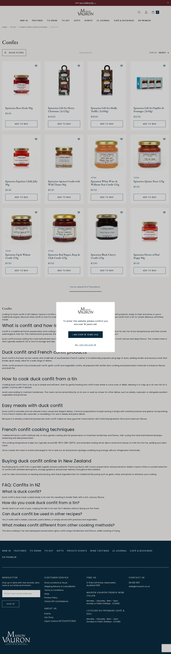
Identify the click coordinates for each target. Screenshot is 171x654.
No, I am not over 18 (85, 344)
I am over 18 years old (85, 334)
